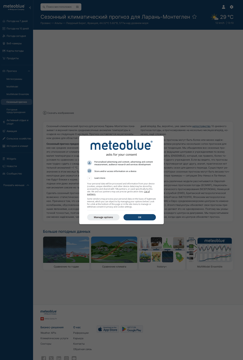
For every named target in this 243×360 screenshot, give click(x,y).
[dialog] (121, 180)
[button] (121, 178)
